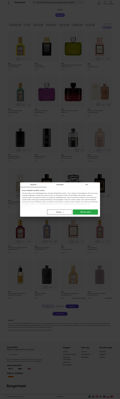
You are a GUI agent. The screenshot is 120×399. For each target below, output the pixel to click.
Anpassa (58, 212)
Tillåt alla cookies (85, 212)
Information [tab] (60, 184)
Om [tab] (87, 184)
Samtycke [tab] (33, 184)
